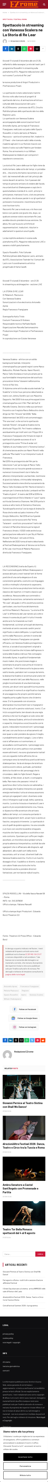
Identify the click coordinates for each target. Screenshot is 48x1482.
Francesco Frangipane (29, 986)
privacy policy (8, 1334)
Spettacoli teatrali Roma (15, 19)
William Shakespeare (12, 999)
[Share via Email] (37, 48)
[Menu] (4, 4)
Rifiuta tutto (25, 1475)
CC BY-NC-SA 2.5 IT (33, 954)
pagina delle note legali (15, 974)
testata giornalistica (11, 1366)
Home (5, 12)
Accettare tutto (25, 1457)
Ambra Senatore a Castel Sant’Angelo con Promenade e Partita (20, 1188)
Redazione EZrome (18, 41)
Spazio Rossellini (11, 995)
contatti (6, 1370)
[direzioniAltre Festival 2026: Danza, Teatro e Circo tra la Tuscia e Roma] (24, 1128)
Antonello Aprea (10, 986)
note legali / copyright (11, 1342)
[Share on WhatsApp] (24, 48)
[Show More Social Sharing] (42, 48)
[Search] (44, 4)
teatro (23, 995)
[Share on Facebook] (6, 48)
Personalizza (25, 1466)
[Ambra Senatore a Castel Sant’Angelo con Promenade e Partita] (24, 1169)
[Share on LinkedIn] (12, 48)
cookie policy (8, 1338)
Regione (25, 991)
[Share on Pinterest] (31, 48)
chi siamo (6, 1362)
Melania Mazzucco (11, 991)
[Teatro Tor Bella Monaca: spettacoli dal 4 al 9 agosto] (24, 1213)
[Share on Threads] (18, 48)
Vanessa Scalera (36, 995)
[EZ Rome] (24, 4)
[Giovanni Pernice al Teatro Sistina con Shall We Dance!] (24, 1087)
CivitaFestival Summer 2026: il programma (20, 1305)
